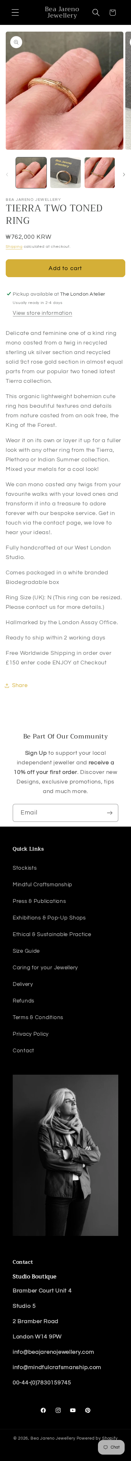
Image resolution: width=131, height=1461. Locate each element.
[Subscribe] (109, 813)
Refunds (23, 1001)
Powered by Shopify (97, 1438)
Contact (23, 1051)
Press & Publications (39, 901)
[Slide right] (124, 175)
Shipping (14, 247)
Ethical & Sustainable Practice (52, 934)
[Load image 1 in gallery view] (31, 172)
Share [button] (20, 685)
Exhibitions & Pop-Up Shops (49, 918)
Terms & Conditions (38, 1017)
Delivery (23, 984)
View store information (42, 313)
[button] (15, 12)
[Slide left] (7, 175)
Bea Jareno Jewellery (53, 1438)
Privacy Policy (31, 1034)
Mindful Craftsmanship (42, 885)
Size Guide (26, 951)
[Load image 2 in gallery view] (65, 172)
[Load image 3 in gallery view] (100, 172)
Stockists (25, 868)
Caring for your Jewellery (45, 968)
